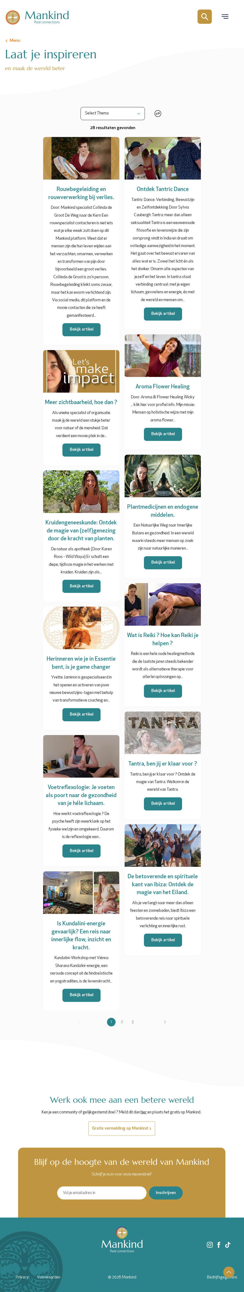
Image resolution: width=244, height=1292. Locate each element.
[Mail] (204, 16)
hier (144, 1112)
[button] (225, 16)
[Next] (164, 1022)
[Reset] (157, 113)
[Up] (228, 1272)
